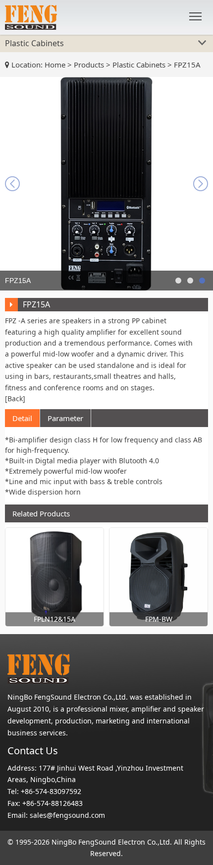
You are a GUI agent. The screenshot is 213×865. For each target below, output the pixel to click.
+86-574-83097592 (51, 791)
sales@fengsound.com (67, 815)
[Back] (15, 398)
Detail (22, 418)
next (200, 183)
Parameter (65, 418)
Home (55, 65)
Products (89, 65)
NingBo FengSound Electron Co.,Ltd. (112, 842)
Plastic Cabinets (138, 65)
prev (12, 183)
